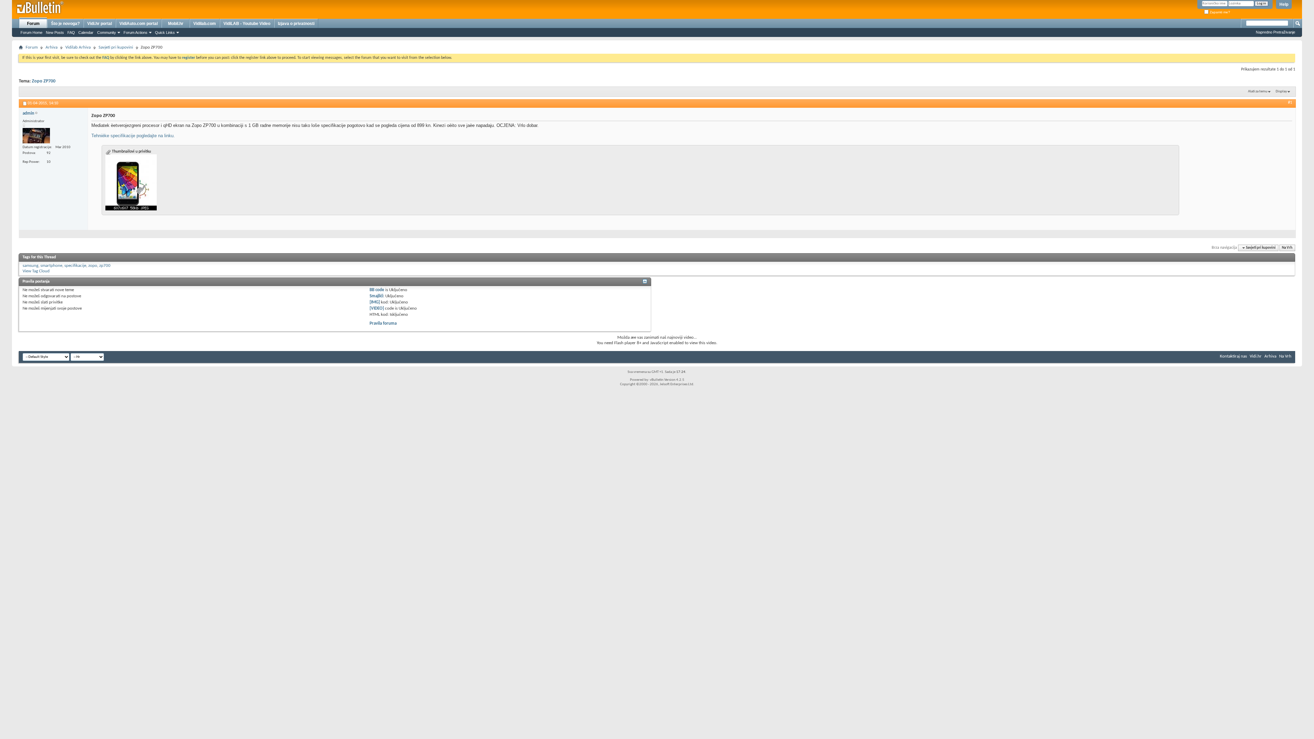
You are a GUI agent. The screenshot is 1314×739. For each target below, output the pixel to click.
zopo (92, 265)
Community (106, 32)
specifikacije (75, 265)
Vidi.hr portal (99, 23)
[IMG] (375, 302)
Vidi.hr (1256, 356)
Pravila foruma (383, 323)
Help (1283, 4)
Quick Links (165, 32)
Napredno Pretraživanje (1275, 32)
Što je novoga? (65, 23)
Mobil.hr (175, 23)
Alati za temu (1257, 91)
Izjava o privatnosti (296, 23)
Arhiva (51, 47)
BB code (377, 290)
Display (1281, 91)
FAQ (71, 32)
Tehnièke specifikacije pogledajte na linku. (133, 135)
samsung (30, 265)
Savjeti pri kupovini (116, 47)
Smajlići (376, 296)
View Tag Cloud (36, 271)
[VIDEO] (377, 308)
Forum (33, 23)
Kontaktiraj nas (1233, 356)
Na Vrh (1287, 248)
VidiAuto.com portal (138, 23)
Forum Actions (135, 32)
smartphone (51, 265)
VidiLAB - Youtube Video (246, 23)
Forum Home (31, 32)
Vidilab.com (204, 23)
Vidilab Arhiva (78, 47)
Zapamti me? (1219, 12)
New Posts (55, 32)
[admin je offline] (36, 135)
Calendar (85, 32)
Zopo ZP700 (43, 81)
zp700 (105, 265)
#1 (1290, 103)
